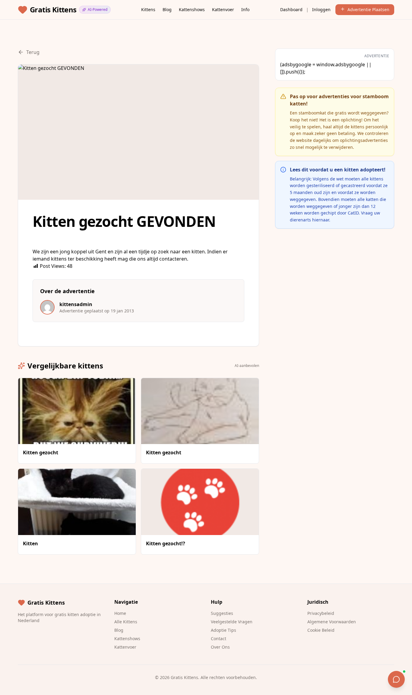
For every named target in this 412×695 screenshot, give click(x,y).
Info (245, 9)
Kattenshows (192, 9)
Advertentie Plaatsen (368, 9)
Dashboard (291, 9)
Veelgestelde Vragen (231, 622)
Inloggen (321, 9)
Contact (218, 638)
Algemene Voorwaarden (331, 622)
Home (120, 613)
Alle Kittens (125, 622)
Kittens (148, 9)
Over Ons (220, 647)
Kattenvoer (223, 9)
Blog (167, 9)
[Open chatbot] (396, 679)
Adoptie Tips (223, 630)
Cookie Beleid (320, 630)
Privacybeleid (320, 613)
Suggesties (222, 613)
